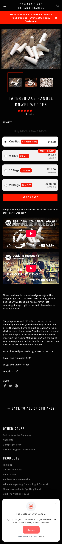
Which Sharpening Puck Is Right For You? (25, 484)
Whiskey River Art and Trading (31, 6)
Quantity (7, 122)
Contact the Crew (12, 444)
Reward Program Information (19, 449)
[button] (25, 110)
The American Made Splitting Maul (22, 489)
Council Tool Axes (12, 469)
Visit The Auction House (16, 493)
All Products (9, 474)
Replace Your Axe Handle (16, 479)
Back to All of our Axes (32, 408)
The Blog (7, 464)
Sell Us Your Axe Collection (17, 435)
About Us (8, 439)
